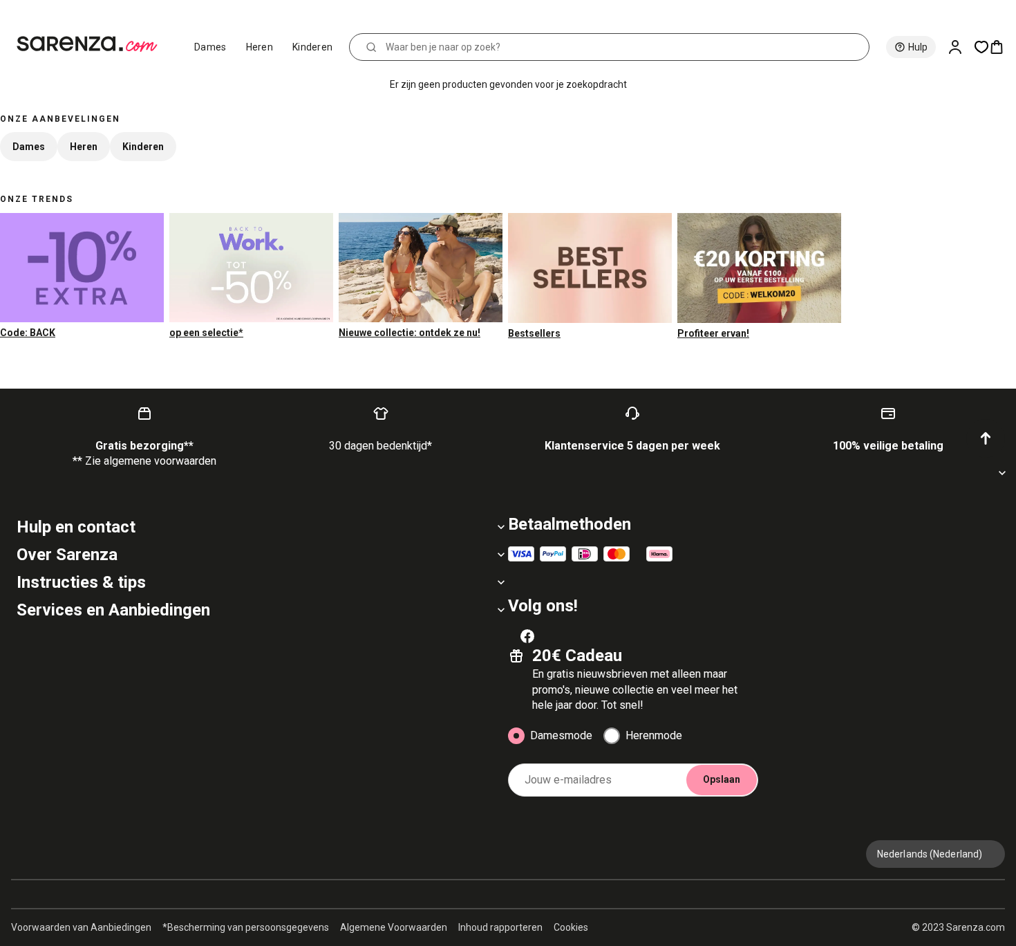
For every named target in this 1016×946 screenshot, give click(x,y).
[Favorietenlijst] (981, 47)
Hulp (918, 47)
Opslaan (721, 779)
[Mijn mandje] (1002, 47)
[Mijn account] (961, 47)
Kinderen (312, 47)
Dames (210, 47)
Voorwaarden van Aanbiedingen (81, 927)
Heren (260, 47)
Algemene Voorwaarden (393, 927)
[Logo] (93, 44)
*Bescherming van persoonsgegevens (245, 927)
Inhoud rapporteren (500, 927)
